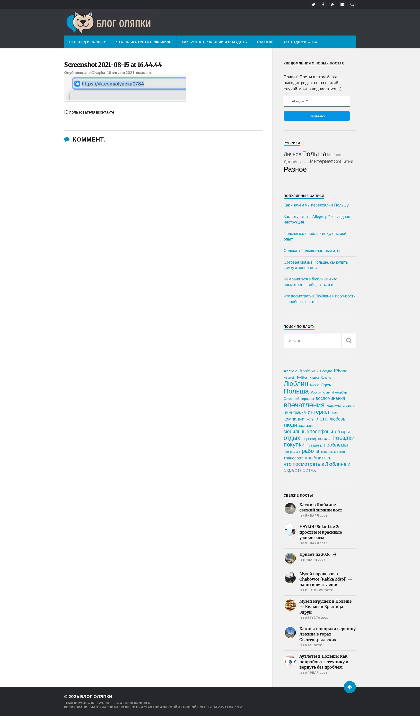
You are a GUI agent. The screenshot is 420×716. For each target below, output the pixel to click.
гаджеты (334, 406)
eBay (315, 371)
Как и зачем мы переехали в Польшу (316, 205)
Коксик (326, 377)
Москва (314, 384)
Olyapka (98, 72)
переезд (309, 438)
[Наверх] (350, 687)
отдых (292, 437)
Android (291, 370)
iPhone (340, 370)
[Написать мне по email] (342, 4)
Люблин (296, 383)
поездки (343, 437)
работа (310, 451)
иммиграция (295, 412)
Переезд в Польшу (87, 42)
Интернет (321, 161)
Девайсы (293, 161)
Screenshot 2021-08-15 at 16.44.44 (113, 65)
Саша (288, 399)
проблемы (336, 445)
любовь (337, 418)
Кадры (314, 377)
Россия (316, 392)
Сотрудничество (300, 42)
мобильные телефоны (308, 431)
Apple (304, 370)
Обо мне (265, 42)
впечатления (304, 405)
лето (322, 418)
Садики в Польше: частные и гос (312, 250)
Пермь (326, 385)
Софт (305, 162)
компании (294, 418)
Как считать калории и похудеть (214, 42)
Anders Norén (137, 703)
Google (326, 370)
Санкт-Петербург (335, 392)
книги (335, 412)
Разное (295, 169)
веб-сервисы (304, 399)
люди (290, 425)
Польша (314, 154)
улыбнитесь (318, 457)
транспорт (293, 458)
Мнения (334, 154)
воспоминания (330, 398)
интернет (319, 412)
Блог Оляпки (96, 696)
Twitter (302, 377)
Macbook (289, 377)
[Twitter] (313, 4)
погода (324, 438)
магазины (308, 425)
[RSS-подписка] (332, 4)
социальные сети (333, 451)
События (343, 161)
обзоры (342, 431)
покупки (294, 444)
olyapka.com (230, 707)
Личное (292, 154)
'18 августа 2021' (120, 72)
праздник (314, 445)
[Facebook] (323, 4)
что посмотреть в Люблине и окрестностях (317, 467)
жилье (349, 405)
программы (292, 452)
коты (310, 419)
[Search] (352, 4)
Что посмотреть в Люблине (144, 42)
